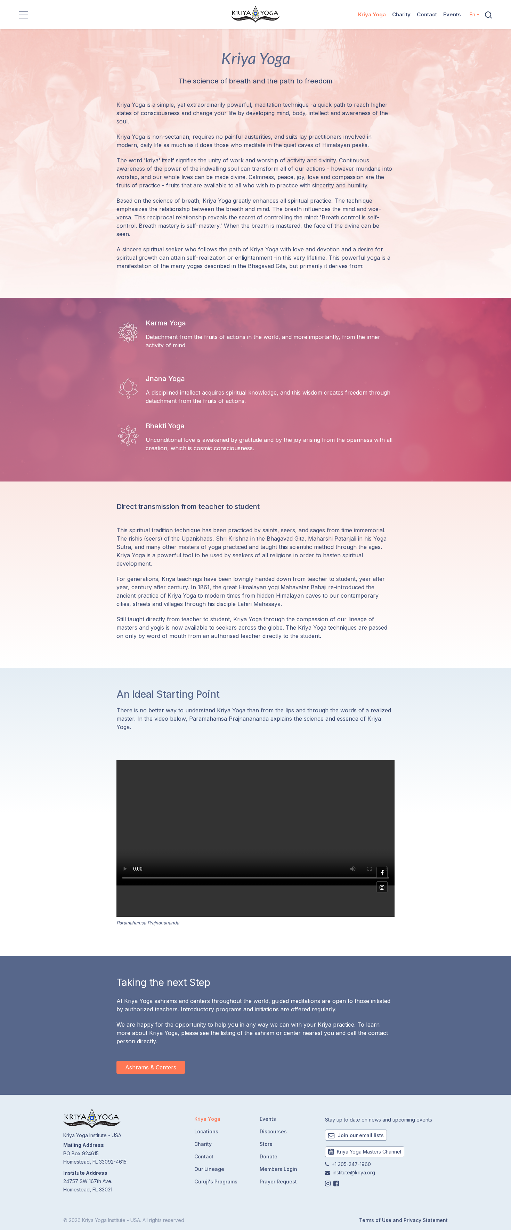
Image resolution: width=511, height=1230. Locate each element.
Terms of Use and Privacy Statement (403, 1220)
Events (452, 14)
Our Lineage (209, 1169)
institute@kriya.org (354, 1172)
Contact (427, 14)
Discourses (273, 1131)
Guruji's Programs (215, 1181)
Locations (206, 1131)
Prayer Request (278, 1181)
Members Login (278, 1169)
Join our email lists (360, 1135)
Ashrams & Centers (150, 1067)
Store (266, 1144)
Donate (268, 1156)
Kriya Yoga (372, 14)
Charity (401, 14)
